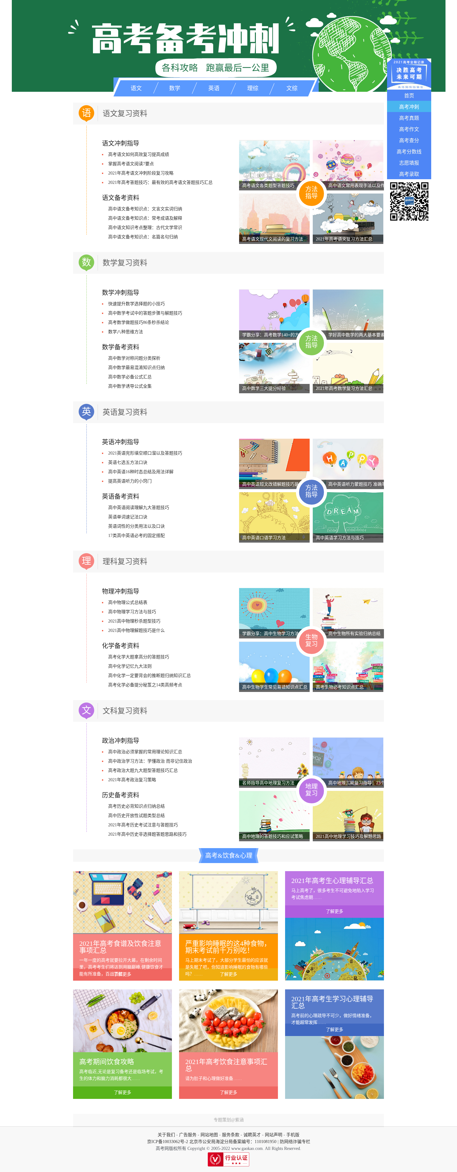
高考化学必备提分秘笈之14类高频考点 (145, 685)
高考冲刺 (409, 107)
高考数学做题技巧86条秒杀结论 (138, 322)
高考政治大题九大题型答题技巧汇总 (143, 770)
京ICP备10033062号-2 (167, 1141)
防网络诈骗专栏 (295, 1141)
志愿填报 (409, 163)
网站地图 (209, 1134)
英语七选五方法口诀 (127, 462)
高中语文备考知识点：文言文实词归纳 (145, 209)
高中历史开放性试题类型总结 (136, 815)
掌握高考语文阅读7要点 (131, 163)
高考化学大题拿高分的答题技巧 (138, 657)
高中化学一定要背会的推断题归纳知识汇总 (149, 675)
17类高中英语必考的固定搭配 (136, 535)
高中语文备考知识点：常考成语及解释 (145, 218)
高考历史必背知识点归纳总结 (136, 806)
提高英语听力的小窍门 (130, 481)
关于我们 (166, 1134)
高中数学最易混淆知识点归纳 (136, 367)
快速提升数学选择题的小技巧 (136, 303)
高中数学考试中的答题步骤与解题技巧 (145, 313)
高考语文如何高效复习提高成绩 (138, 154)
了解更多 (122, 974)
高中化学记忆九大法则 (130, 666)
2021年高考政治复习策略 (132, 779)
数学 (174, 88)
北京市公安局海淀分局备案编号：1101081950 (232, 1141)
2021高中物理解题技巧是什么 (136, 630)
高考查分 (409, 140)
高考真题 (409, 118)
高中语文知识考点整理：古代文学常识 (145, 227)
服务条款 (230, 1134)
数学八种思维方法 (125, 331)
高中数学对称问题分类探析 (134, 358)
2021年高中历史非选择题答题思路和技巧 (147, 834)
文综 (292, 88)
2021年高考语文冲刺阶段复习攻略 (140, 173)
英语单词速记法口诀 (127, 517)
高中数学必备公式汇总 (130, 377)
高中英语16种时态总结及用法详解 (140, 471)
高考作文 (409, 129)
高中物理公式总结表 (127, 602)
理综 (252, 88)
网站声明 (273, 1134)
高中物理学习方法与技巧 (132, 611)
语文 (136, 88)
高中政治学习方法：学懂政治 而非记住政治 (150, 761)
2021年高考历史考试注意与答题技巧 (143, 825)
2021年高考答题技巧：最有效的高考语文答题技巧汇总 (160, 182)
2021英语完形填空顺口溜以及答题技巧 (145, 453)
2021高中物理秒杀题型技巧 (134, 621)
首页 (409, 95)
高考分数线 (409, 151)
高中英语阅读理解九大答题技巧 (138, 507)
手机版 (292, 1134)
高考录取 (409, 174)
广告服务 (187, 1134)
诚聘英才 (252, 1134)
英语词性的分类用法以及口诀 (136, 526)
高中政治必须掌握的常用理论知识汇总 (145, 751)
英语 (213, 88)
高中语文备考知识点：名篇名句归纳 (143, 237)
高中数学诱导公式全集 (130, 386)
